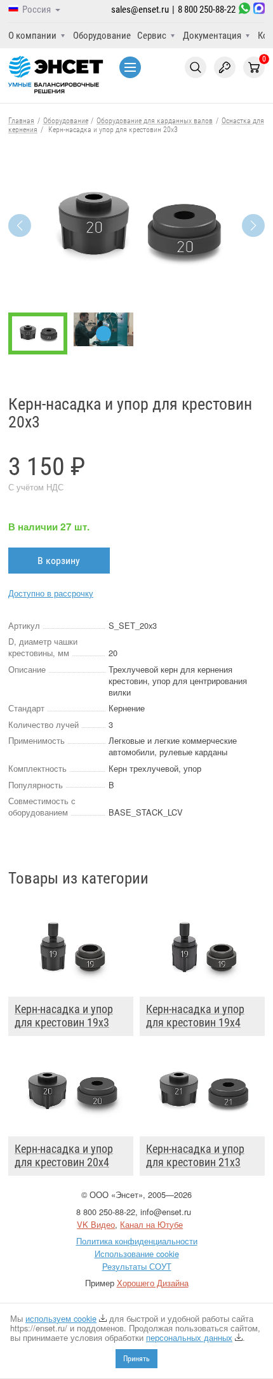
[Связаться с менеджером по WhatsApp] (244, 10)
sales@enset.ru (140, 9)
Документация (212, 35)
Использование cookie (137, 1254)
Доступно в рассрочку (50, 593)
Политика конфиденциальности (136, 1241)
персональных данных (189, 1337)
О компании (32, 35)
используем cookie (61, 1318)
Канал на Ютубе (151, 1224)
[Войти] (225, 67)
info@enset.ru (165, 1212)
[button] (253, 225)
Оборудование (102, 35)
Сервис (151, 35)
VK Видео (96, 1224)
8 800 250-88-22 (207, 9)
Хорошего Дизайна (153, 1283)
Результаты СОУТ (136, 1266)
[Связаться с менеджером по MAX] (259, 10)
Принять (136, 1358)
